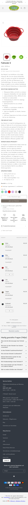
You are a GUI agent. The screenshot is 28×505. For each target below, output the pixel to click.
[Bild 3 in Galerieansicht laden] (21, 57)
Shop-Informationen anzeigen (9, 211)
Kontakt (4, 434)
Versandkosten (7, 497)
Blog (4, 422)
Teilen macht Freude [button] (7, 230)
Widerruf (6, 460)
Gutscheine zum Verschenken (9, 425)
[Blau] (6, 192)
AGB (4, 441)
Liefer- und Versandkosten (9, 454)
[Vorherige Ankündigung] (2, 2)
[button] (2, 8)
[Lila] (12, 192)
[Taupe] (16, 192)
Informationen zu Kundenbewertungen (11, 451)
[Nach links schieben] (1, 57)
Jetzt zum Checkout (14, 201)
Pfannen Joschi (12, 487)
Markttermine (6, 416)
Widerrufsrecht (6, 444)
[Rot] (9, 192)
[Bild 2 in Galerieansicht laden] (14, 57)
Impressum (5, 438)
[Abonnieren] (23, 471)
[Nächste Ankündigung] (25, 2)
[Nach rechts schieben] (26, 57)
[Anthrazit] (19, 192)
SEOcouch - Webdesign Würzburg (17, 501)
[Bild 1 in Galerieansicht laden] (7, 57)
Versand (7, 71)
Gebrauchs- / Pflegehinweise (9, 419)
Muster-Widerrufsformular (9, 447)
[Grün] (2, 192)
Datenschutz (5, 457)
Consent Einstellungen (14, 489)
